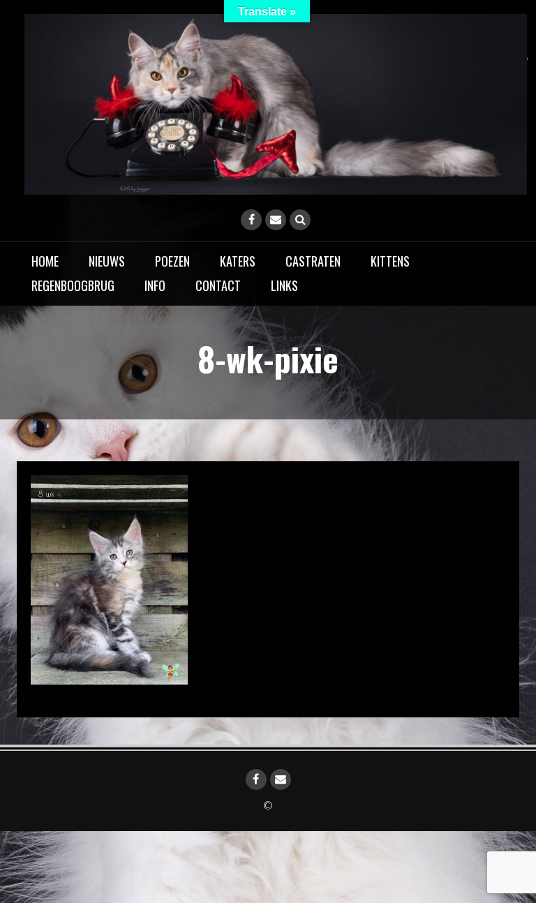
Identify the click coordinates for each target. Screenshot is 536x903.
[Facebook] (251, 219)
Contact (218, 285)
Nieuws (107, 261)
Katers (237, 261)
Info (154, 285)
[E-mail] (275, 219)
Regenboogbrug (72, 285)
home (45, 261)
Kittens (390, 261)
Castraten (313, 261)
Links (284, 285)
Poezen (172, 261)
